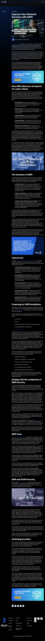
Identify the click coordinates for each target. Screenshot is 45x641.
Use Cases (18, 625)
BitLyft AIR (10, 618)
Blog (17, 620)
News (28, 623)
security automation (23, 482)
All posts (4, 11)
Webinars (18, 618)
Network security (16, 44)
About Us (29, 618)
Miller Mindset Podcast (19, 629)
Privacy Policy (10, 626)
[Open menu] (42, 2)
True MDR (10, 620)
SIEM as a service (39, 420)
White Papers (19, 623)
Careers (10, 629)
